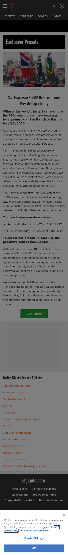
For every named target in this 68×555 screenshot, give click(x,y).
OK (34, 548)
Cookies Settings (34, 538)
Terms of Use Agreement (36, 530)
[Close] (64, 515)
